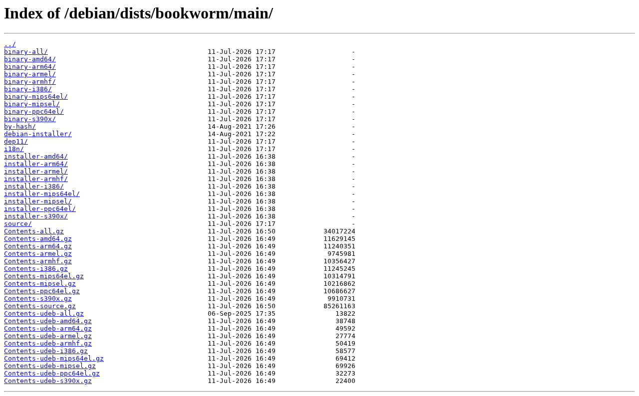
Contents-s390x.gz (38, 298)
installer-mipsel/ (38, 201)
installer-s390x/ (36, 216)
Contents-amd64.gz (38, 238)
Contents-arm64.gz (38, 246)
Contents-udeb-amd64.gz (48, 321)
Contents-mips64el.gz (44, 276)
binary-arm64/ (30, 66)
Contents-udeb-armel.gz (48, 336)
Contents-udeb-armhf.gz (48, 343)
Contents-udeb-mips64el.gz (54, 358)
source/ (18, 223)
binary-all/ (26, 51)
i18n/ (14, 149)
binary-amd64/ (30, 59)
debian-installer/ (38, 134)
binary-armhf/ (30, 81)
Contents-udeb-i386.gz (46, 351)
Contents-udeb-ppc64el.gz (52, 373)
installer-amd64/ (36, 156)
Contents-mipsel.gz (40, 283)
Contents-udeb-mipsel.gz (50, 366)
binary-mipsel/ (32, 104)
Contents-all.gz (34, 231)
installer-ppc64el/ (40, 208)
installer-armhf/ (36, 179)
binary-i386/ (28, 89)
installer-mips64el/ (42, 194)
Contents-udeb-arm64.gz (48, 328)
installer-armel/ (36, 171)
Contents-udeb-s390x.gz (48, 381)
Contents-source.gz (40, 306)
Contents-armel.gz (38, 253)
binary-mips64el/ (36, 96)
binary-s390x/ (30, 119)
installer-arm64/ (36, 164)
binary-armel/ (30, 74)
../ (10, 44)
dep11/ (16, 141)
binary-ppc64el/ (34, 111)
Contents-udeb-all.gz (44, 313)
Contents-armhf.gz (38, 261)
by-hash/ (20, 126)
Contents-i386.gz (36, 268)
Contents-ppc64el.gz (42, 291)
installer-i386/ (34, 186)
